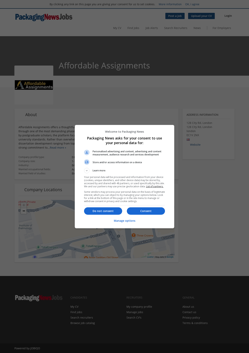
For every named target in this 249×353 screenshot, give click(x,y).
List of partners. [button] (154, 186)
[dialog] (124, 176)
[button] (124, 170)
